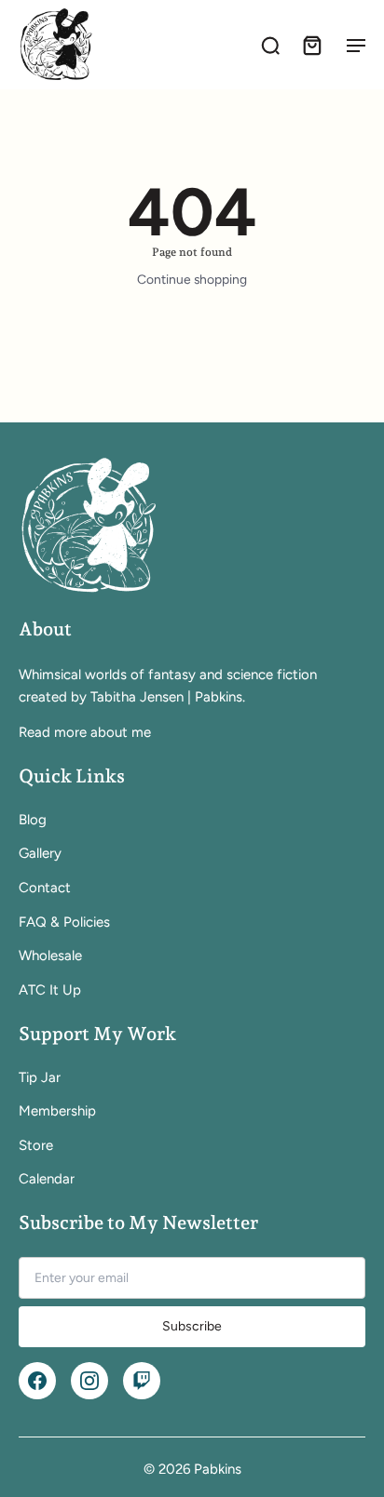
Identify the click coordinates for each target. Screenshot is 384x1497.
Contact (45, 887)
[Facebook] (37, 1380)
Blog (33, 819)
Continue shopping (192, 279)
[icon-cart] (311, 44)
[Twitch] (141, 1380)
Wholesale (50, 955)
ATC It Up (50, 990)
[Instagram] (89, 1380)
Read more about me (85, 732)
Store (36, 1145)
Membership (57, 1111)
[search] (270, 44)
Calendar (47, 1178)
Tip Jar (40, 1077)
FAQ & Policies (64, 922)
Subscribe (192, 1326)
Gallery (40, 853)
